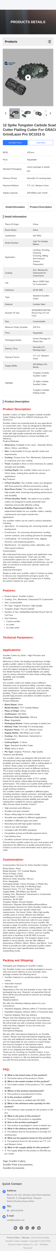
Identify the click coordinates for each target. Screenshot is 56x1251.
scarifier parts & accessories (17, 1164)
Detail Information (15, 207)
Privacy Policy (13, 1237)
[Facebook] (21, 1229)
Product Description (41, 207)
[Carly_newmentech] (39, 1229)
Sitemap (25, 1237)
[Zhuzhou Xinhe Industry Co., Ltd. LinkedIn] (27, 1229)
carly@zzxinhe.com (16, 1220)
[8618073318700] (33, 1229)
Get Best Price (15, 142)
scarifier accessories (13, 1168)
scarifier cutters (17, 1161)
